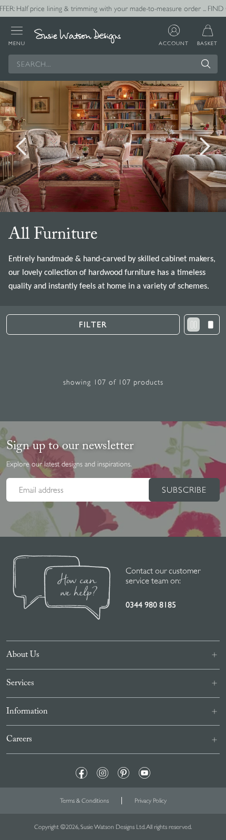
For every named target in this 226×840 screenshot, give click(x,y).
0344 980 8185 (151, 605)
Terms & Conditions (84, 800)
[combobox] (113, 64)
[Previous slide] (21, 146)
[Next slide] (205, 146)
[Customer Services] (61, 588)
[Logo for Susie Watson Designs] (77, 36)
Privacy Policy (151, 800)
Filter (93, 324)
